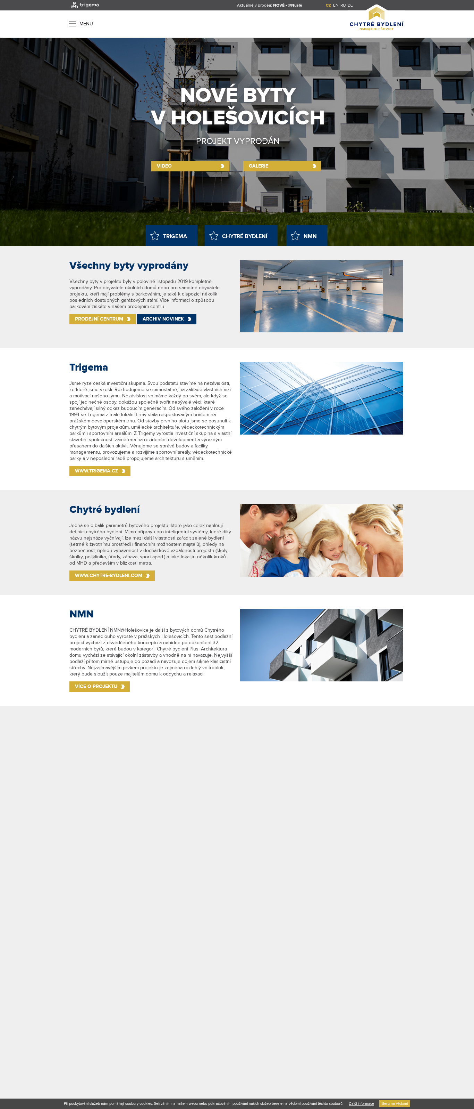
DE (350, 5)
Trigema (175, 236)
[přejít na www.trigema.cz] (84, 9)
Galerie (258, 166)
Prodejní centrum (99, 319)
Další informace (361, 1103)
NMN (310, 236)
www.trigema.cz (96, 471)
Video (164, 166)
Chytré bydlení (244, 236)
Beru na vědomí (395, 1103)
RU (343, 5)
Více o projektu (96, 686)
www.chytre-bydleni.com (108, 575)
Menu (86, 23)
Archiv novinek (163, 319)
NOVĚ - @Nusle (287, 5)
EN (335, 5)
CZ (328, 5)
